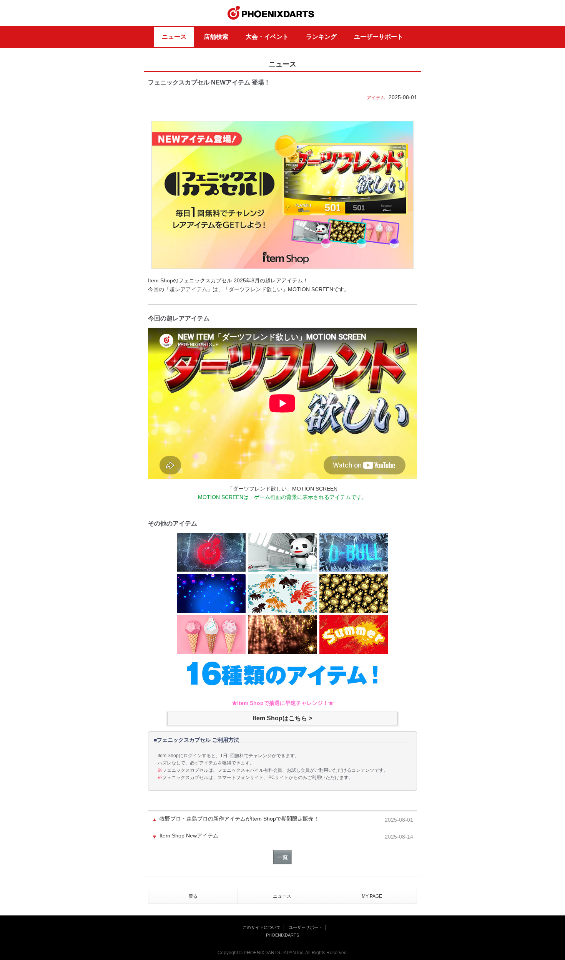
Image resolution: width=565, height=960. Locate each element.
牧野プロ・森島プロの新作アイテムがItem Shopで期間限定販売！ (239, 819)
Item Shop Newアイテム (189, 835)
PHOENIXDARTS (271, 13)
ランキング (321, 36)
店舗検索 (216, 36)
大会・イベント (267, 36)
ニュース (174, 36)
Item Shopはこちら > (282, 718)
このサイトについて (262, 927)
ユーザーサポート (378, 36)
